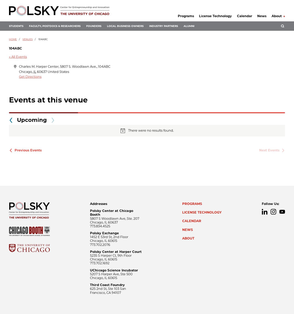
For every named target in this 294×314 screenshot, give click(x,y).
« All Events (18, 57)
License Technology (215, 16)
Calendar (244, 16)
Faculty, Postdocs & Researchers (55, 26)
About (277, 16)
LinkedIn (264, 212)
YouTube (282, 212)
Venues (27, 39)
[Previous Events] (11, 119)
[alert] (147, 130)
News (261, 16)
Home (13, 39)
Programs (186, 16)
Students (16, 26)
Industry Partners (163, 26)
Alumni (189, 26)
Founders (93, 26)
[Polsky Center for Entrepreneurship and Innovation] (59, 11)
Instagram (273, 212)
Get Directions (30, 77)
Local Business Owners (125, 26)
